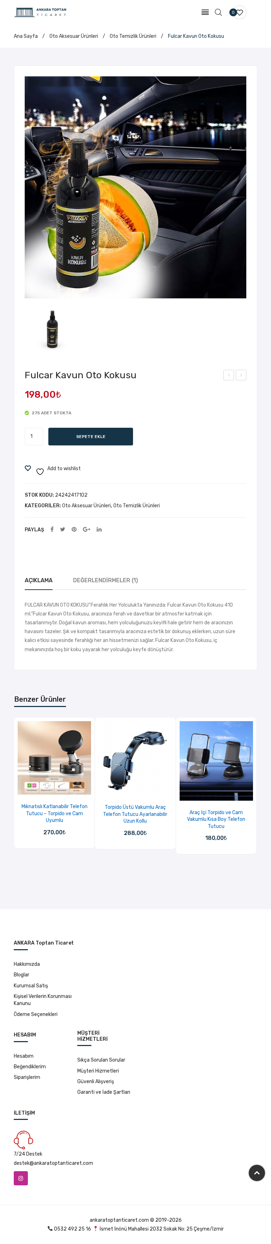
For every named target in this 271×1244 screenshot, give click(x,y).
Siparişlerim (27, 1077)
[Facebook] (52, 530)
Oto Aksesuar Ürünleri (73, 36)
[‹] (14, 786)
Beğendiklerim (30, 1067)
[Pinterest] (74, 530)
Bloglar (21, 975)
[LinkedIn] (99, 530)
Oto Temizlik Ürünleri (133, 36)
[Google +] (86, 530)
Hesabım (24, 1056)
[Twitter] (62, 530)
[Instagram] (21, 1178)
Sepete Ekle (91, 436)
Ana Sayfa (26, 36)
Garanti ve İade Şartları (103, 1092)
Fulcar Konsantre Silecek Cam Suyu (241, 376)
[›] (256, 786)
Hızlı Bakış (63, 787)
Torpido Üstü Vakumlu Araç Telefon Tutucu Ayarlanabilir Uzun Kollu (135, 814)
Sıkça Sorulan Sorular (101, 1060)
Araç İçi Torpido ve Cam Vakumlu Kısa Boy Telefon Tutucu (216, 819)
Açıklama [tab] (39, 580)
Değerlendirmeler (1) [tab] (105, 580)
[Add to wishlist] (45, 787)
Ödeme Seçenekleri (36, 1014)
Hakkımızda (27, 964)
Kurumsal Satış (31, 986)
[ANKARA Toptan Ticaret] (40, 12)
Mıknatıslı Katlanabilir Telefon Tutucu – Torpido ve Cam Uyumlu (55, 813)
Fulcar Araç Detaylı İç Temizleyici (229, 376)
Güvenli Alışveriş (95, 1082)
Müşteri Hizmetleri (98, 1071)
